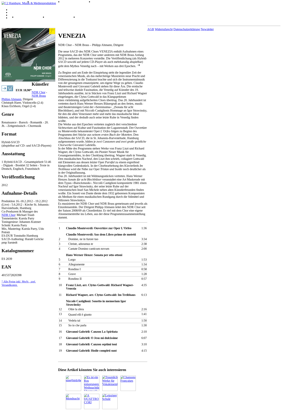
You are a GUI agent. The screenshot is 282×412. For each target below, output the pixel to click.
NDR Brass (39, 95)
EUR (24, 90)
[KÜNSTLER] (144, 12)
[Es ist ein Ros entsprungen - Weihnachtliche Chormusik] (91, 383)
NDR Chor (38, 92)
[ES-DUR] (35, 1)
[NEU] (17, 17)
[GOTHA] (96, 1)
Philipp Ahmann (11, 99)
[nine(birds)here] (73, 383)
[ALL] (2, 1)
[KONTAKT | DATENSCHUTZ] (144, 17)
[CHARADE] (83, 17)
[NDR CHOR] (67, 1)
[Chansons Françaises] (128, 383)
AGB (150, 29)
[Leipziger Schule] (110, 401)
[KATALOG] (144, 9)
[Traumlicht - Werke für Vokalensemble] (110, 383)
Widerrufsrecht (164, 29)
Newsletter (207, 29)
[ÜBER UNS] (144, 15)
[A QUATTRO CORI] (91, 401)
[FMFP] (49, 17)
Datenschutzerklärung (186, 29)
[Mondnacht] (73, 401)
